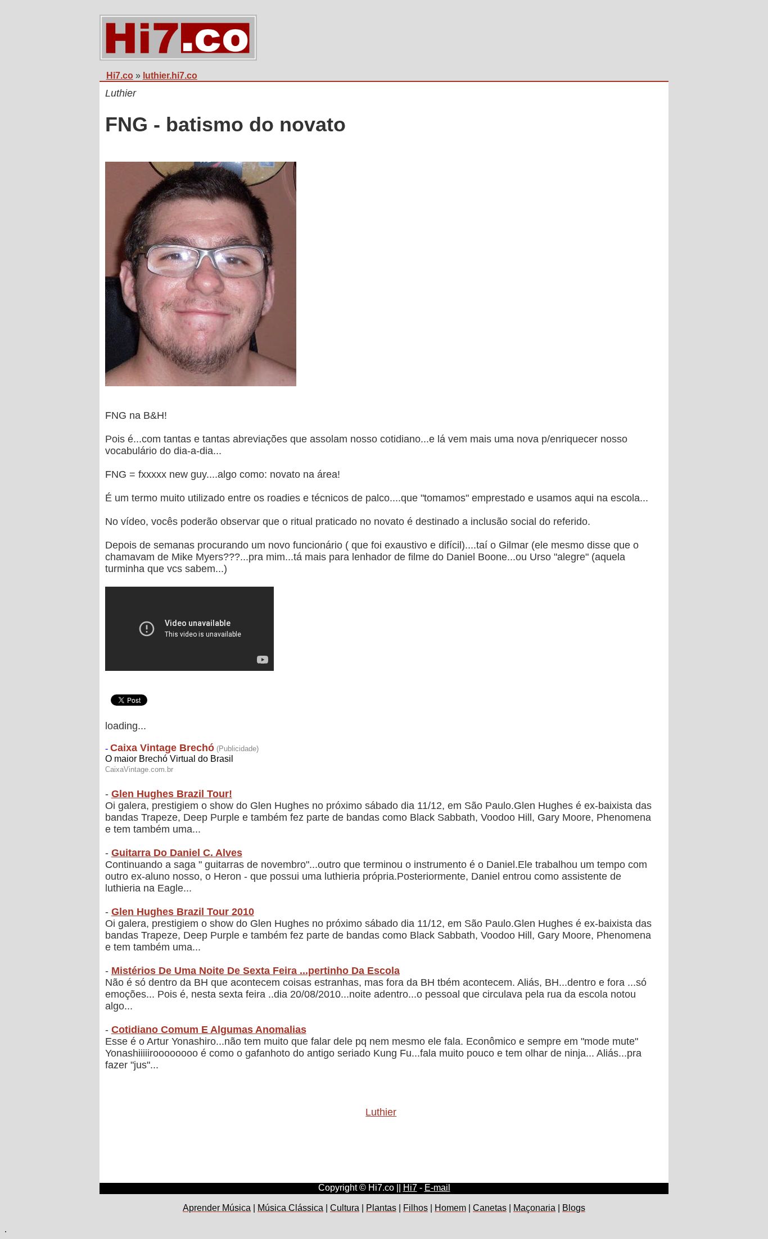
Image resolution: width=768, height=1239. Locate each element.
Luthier (380, 1112)
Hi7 (410, 1187)
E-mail (437, 1187)
